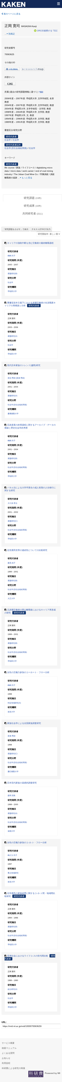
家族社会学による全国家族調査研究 (24, 723)
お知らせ (6, 1058)
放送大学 (11, 712)
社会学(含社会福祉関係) (16, 148)
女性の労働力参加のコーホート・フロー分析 (28, 672)
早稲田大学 (12, 291)
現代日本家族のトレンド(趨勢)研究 (23, 365)
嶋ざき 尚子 (12, 855)
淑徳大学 (11, 831)
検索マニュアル (9, 1048)
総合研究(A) (12, 989)
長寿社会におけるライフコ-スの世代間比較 (27, 956)
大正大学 (11, 598)
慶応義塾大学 (13, 771)
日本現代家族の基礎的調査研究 (22, 783)
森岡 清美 (11, 795)
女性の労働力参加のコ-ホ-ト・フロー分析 (27, 842)
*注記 (55, 30)
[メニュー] (58, 4)
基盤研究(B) (12, 274)
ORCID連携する (44, 30)
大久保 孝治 (12, 503)
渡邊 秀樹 (11, 736)
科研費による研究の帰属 (13, 1068)
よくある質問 (8, 1053)
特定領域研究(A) (14, 703)
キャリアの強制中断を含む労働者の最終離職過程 (30, 243)
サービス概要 (8, 1043)
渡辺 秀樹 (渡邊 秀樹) (16, 378)
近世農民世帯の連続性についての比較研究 (27, 550)
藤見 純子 (11, 563)
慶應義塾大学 (13, 414)
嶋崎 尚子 (11, 256)
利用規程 (6, 1063)
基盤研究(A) (12, 336)
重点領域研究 (13, 873)
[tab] (32, 198)
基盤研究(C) (12, 521)
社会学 (8, 140)
